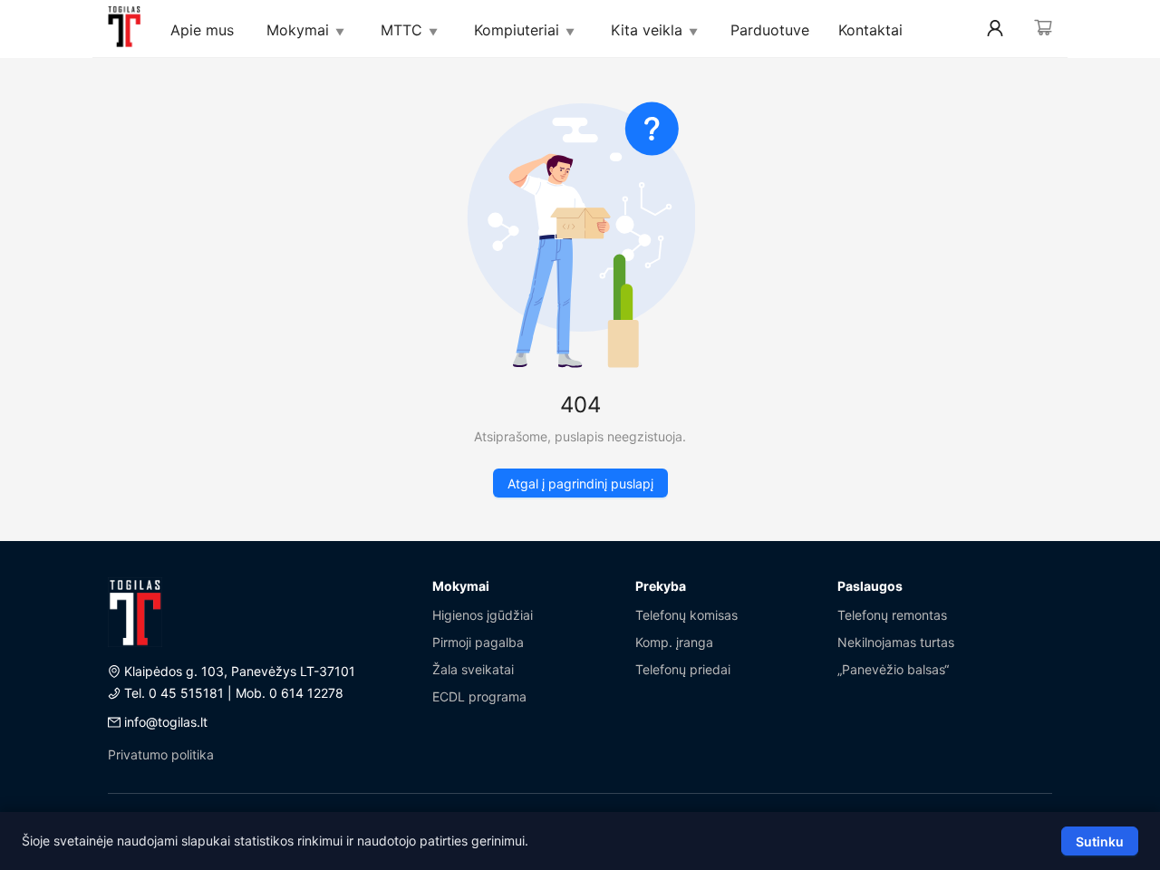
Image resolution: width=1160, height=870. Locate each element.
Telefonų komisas (686, 615)
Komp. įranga (674, 642)
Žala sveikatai (473, 669)
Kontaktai (870, 30)
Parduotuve (769, 30)
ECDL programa (479, 696)
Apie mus (202, 30)
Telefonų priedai (682, 669)
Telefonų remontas (892, 615)
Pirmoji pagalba (478, 642)
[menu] (579, 29)
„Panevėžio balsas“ (893, 669)
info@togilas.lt (166, 722)
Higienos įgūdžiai (482, 615)
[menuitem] (123, 29)
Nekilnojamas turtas (895, 642)
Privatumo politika (161, 754)
